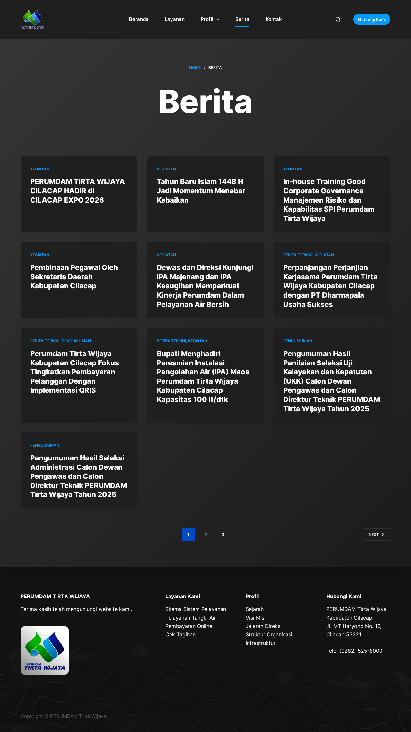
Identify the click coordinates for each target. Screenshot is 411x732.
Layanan (175, 19)
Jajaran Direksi (264, 626)
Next (374, 534)
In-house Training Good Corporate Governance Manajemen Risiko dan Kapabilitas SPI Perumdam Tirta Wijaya (328, 199)
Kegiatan (39, 169)
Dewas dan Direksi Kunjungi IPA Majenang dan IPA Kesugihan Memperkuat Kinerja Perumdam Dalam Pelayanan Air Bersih (205, 285)
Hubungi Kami (372, 19)
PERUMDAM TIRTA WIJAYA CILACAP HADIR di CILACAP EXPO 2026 (77, 190)
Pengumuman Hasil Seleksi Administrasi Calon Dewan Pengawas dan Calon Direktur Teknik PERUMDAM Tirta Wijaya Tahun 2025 (78, 476)
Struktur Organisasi (269, 634)
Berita (242, 19)
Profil (207, 19)
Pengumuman (76, 340)
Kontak (274, 19)
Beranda (139, 19)
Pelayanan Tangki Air (190, 617)
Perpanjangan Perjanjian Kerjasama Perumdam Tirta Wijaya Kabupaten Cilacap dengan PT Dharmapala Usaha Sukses (330, 285)
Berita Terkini (297, 254)
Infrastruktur (260, 643)
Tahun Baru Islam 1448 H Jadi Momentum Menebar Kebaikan (201, 190)
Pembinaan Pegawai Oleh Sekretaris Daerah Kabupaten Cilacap (74, 276)
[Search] (338, 19)
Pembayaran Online (188, 626)
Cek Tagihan (180, 634)
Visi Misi (256, 617)
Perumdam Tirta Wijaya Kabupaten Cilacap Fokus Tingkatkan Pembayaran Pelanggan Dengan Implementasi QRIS (74, 371)
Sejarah (255, 609)
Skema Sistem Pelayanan (195, 609)
